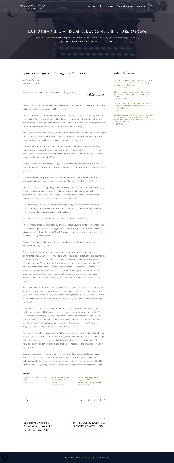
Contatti (141, 6)
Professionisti (106, 6)
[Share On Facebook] (98, 400)
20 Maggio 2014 (63, 73)
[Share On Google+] (105, 400)
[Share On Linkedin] (101, 400)
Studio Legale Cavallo (87, 457)
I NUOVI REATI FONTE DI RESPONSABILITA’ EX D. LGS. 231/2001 (61, 379)
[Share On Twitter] (95, 400)
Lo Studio (92, 6)
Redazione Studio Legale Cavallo (39, 73)
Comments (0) (80, 73)
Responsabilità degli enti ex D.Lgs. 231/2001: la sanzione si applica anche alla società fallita (90, 379)
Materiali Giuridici (125, 6)
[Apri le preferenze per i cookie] (5, 460)
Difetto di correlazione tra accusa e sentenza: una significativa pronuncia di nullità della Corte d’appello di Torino (133, 94)
